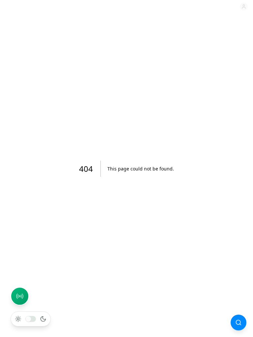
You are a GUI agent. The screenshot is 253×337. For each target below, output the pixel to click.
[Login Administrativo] (244, 7)
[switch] (30, 319)
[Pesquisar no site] (238, 322)
